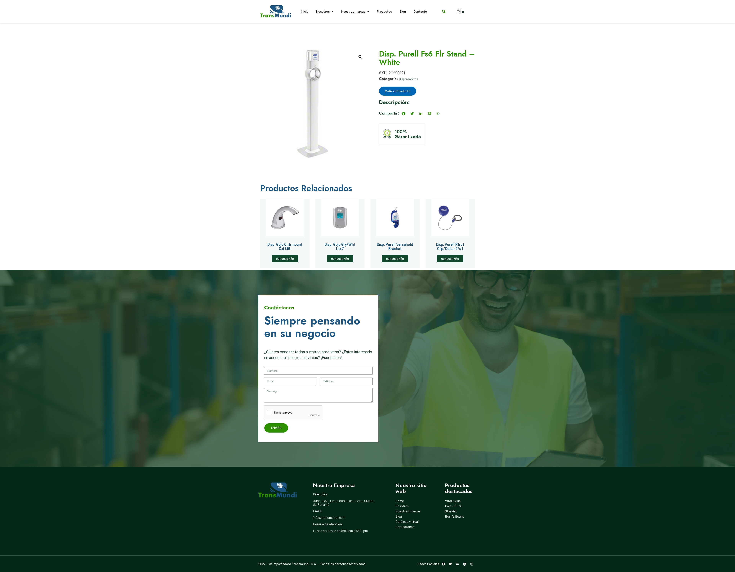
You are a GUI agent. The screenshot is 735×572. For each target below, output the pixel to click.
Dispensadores (408, 79)
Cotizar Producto (397, 91)
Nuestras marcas (353, 11)
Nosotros (323, 11)
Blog (402, 11)
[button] (443, 11)
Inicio (305, 11)
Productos (384, 11)
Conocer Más (285, 258)
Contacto (420, 11)
